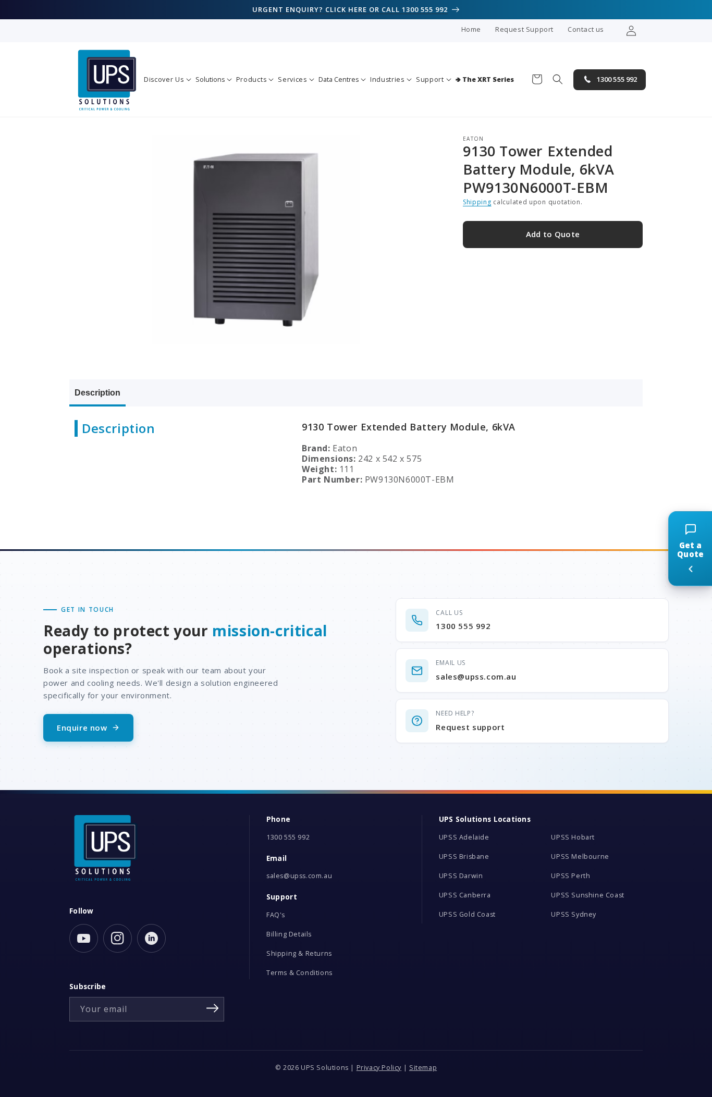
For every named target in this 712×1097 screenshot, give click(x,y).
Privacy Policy (379, 1067)
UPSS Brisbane (464, 856)
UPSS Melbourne (580, 856)
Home (471, 29)
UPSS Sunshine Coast (587, 895)
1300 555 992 (288, 837)
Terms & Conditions (299, 972)
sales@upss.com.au (299, 875)
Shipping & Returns (299, 953)
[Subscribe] (212, 1008)
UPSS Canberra (465, 895)
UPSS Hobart (573, 837)
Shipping (477, 202)
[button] (167, 79)
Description (97, 392)
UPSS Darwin (461, 875)
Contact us (586, 29)
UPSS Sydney (573, 914)
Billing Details (289, 934)
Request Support (524, 29)
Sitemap (423, 1067)
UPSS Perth (570, 875)
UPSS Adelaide (464, 837)
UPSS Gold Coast (467, 914)
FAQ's (275, 914)
